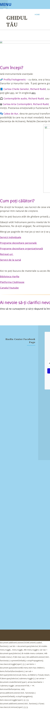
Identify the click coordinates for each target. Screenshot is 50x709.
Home (37, 14)
